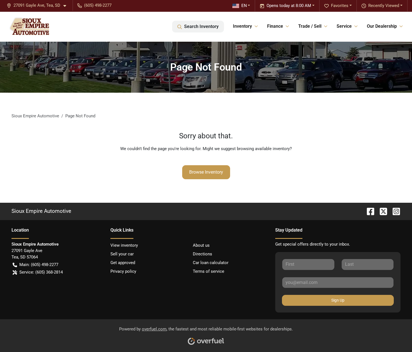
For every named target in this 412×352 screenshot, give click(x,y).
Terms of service (208, 271)
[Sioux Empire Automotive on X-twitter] (381, 211)
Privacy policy (123, 271)
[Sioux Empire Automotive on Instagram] (394, 211)
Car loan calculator (210, 262)
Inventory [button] (242, 26)
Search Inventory (201, 26)
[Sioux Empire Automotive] (29, 26)
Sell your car (122, 254)
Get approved (122, 262)
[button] (38, 5)
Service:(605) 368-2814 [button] (41, 272)
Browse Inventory (206, 172)
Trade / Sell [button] (309, 26)
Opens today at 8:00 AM (289, 5)
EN (244, 5)
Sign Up (337, 300)
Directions (202, 254)
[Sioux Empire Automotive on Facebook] (368, 211)
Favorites (339, 5)
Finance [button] (275, 26)
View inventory (124, 245)
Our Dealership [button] (382, 26)
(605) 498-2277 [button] (98, 5)
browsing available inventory (263, 148)
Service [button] (344, 26)
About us (201, 245)
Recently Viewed (383, 5)
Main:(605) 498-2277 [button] (38, 264)
